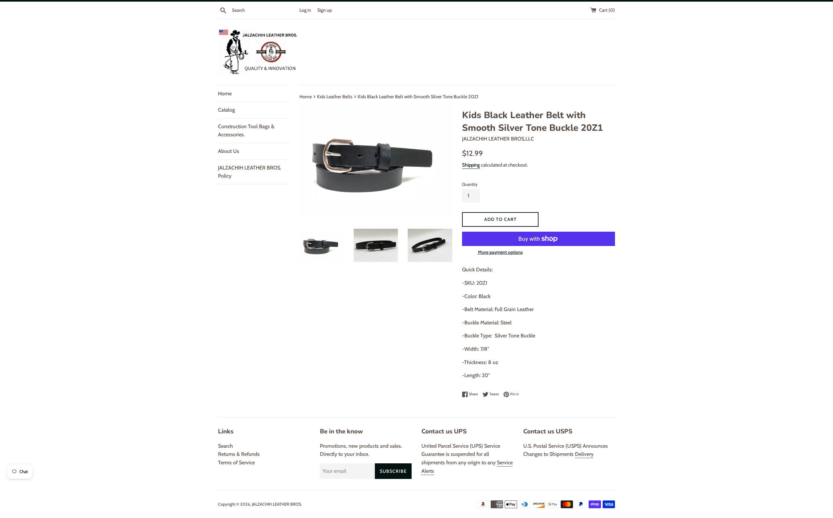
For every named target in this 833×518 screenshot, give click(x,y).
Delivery (584, 454)
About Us (228, 151)
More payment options (500, 252)
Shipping (471, 165)
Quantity (470, 184)
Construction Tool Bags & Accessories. (246, 130)
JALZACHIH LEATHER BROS (276, 504)
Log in (305, 10)
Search (225, 446)
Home (225, 93)
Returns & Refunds (239, 454)
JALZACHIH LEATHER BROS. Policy (249, 172)
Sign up (324, 10)
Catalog (226, 110)
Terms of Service (236, 462)
